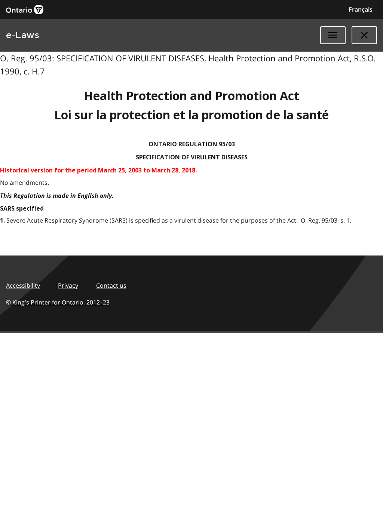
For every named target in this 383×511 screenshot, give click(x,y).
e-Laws (22, 35)
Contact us (111, 285)
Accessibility (23, 285)
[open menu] (333, 35)
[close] (364, 35)
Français (361, 9)
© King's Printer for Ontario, (58, 302)
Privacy (68, 285)
